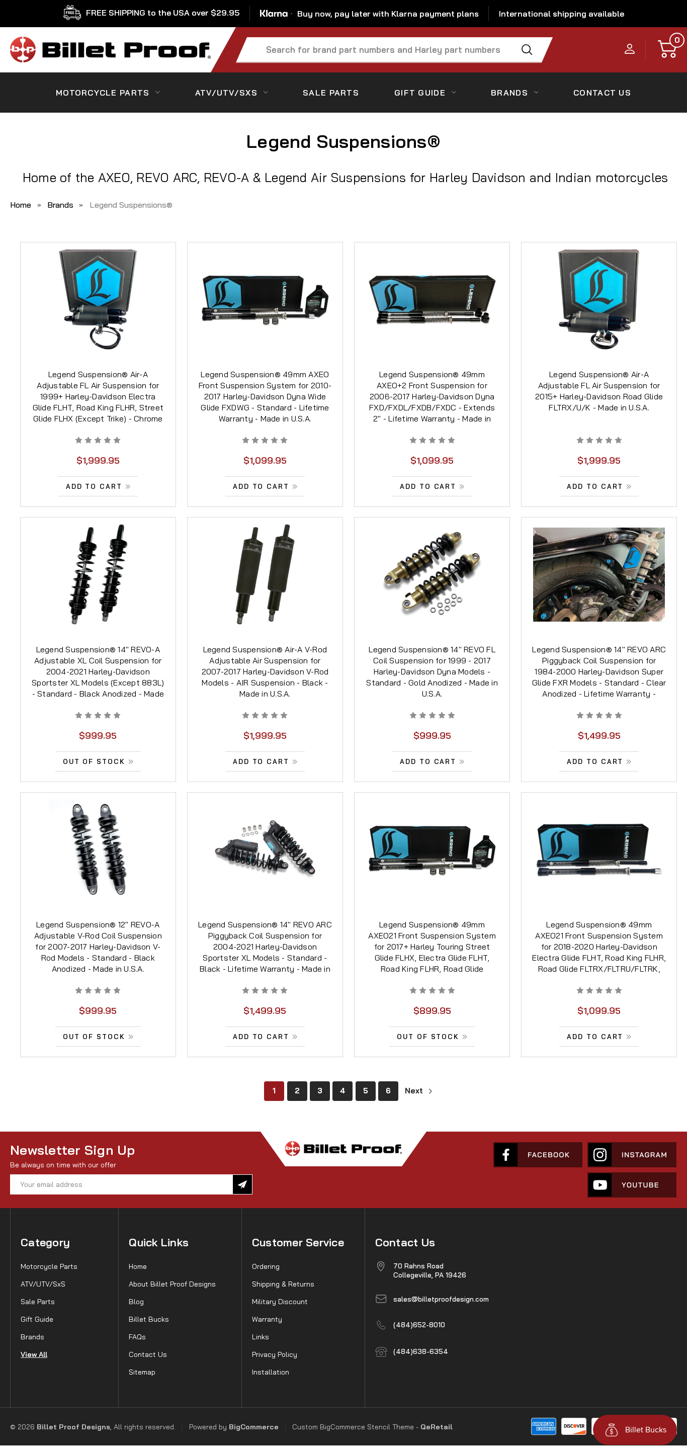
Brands (509, 93)
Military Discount (280, 1301)
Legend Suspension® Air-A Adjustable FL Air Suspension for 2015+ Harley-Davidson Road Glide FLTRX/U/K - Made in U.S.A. (599, 390)
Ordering (266, 1266)
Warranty (267, 1319)
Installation (270, 1372)
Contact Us (148, 1354)
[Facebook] (538, 1155)
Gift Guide (420, 93)
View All (34, 1354)
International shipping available (561, 14)
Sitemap (142, 1372)
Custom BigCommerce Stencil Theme (353, 1426)
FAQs (137, 1336)
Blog (136, 1301)
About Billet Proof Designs (172, 1284)
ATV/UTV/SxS (226, 93)
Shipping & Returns (283, 1284)
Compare (95, 312)
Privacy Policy (274, 1354)
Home (138, 1266)
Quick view (98, 289)
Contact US (602, 93)
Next (415, 1090)
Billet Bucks (149, 1319)
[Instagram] (632, 1155)
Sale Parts (331, 93)
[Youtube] (632, 1185)
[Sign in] (630, 49)
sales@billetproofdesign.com (441, 1299)
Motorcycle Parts (102, 93)
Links (260, 1336)
